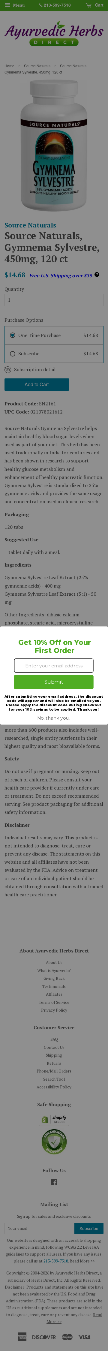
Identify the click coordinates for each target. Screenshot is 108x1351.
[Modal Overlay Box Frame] (54, 675)
